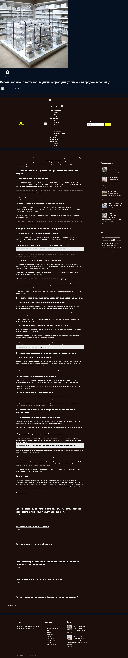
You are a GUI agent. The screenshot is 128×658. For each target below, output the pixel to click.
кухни (104, 249)
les (105, 243)
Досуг (48, 632)
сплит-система (104, 253)
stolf (112, 245)
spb (107, 245)
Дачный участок (51, 628)
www (113, 247)
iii (117, 240)
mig (110, 243)
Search (89, 122)
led (103, 243)
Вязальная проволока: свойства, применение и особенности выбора (114, 170)
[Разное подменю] (56, 141)
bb (102, 237)
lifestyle (108, 243)
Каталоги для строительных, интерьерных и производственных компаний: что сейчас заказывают (111, 217)
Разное (49, 636)
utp (107, 247)
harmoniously (105, 240)
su (117, 245)
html (109, 240)
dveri (119, 237)
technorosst (104, 247)
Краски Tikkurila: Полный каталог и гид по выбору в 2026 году (115, 205)
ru (120, 243)
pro (117, 243)
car (103, 237)
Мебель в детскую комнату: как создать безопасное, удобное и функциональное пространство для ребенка (112, 182)
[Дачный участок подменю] (62, 106)
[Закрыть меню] (50, 100)
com (109, 237)
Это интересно (12, 605)
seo (102, 245)
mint (112, 243)
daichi (116, 237)
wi (111, 247)
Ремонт (49, 638)
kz (102, 243)
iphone (119, 240)
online (115, 243)
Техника (49, 642)
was (109, 247)
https (113, 240)
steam (109, 245)
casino (106, 237)
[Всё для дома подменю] (60, 110)
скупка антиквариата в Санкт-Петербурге (110, 251)
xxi (102, 249)
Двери (48, 630)
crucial (112, 237)
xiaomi (118, 247)
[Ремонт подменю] (57, 118)
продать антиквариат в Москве (112, 249)
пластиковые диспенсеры (53, 160)
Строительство (51, 640)
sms (104, 245)
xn (120, 247)
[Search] (108, 124)
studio (115, 245)
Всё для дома (50, 626)
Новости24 (50, 634)
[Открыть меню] (45, 123)
